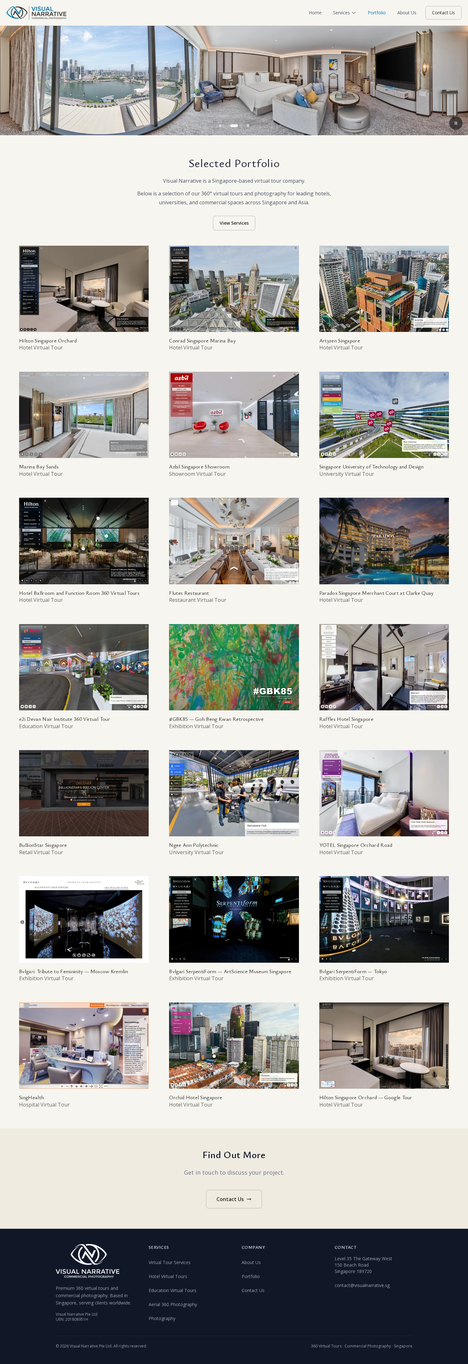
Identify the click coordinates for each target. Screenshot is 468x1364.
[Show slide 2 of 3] (234, 126)
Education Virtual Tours (172, 1290)
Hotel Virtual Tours (168, 1276)
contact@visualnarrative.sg (362, 1285)
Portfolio (377, 13)
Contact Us (443, 13)
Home (315, 13)
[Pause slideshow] (456, 123)
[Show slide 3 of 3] (248, 126)
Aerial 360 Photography (173, 1304)
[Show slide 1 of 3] (220, 126)
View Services (234, 223)
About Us (406, 13)
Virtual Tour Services (170, 1262)
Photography (162, 1318)
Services (341, 13)
